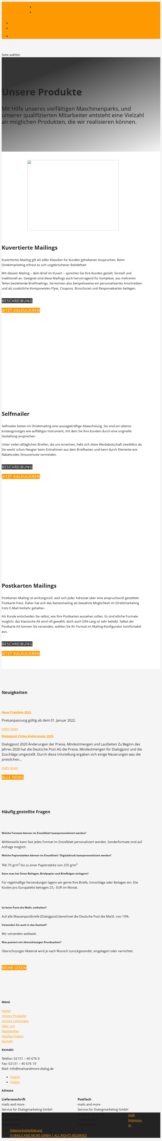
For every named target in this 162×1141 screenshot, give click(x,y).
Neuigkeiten (10, 1031)
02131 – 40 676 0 (13, 12)
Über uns (8, 1026)
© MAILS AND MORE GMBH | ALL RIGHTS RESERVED (48, 1135)
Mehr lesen (14, 967)
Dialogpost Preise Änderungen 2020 (27, 736)
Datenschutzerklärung (26, 1130)
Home (6, 1011)
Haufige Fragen (13, 1036)
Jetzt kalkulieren (21, 310)
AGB (131, 1115)
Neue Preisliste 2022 (16, 712)
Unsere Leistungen (15, 1021)
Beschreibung (17, 300)
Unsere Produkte (14, 1016)
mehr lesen (10, 729)
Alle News (13, 777)
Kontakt (15, 36)
